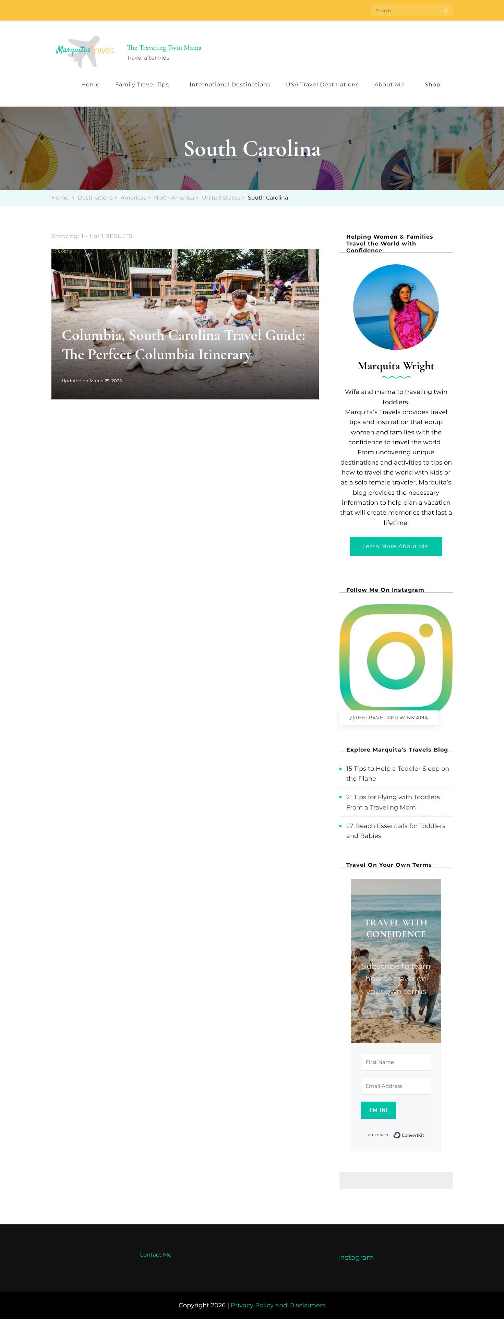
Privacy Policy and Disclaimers (278, 1305)
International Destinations (230, 84)
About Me (389, 84)
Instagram (356, 1257)
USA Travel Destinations (322, 84)
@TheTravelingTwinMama (389, 717)
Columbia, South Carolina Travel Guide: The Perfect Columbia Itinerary (183, 344)
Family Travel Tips (142, 84)
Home (90, 84)
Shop (433, 84)
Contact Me (155, 1254)
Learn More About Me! (396, 546)
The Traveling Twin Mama (164, 47)
